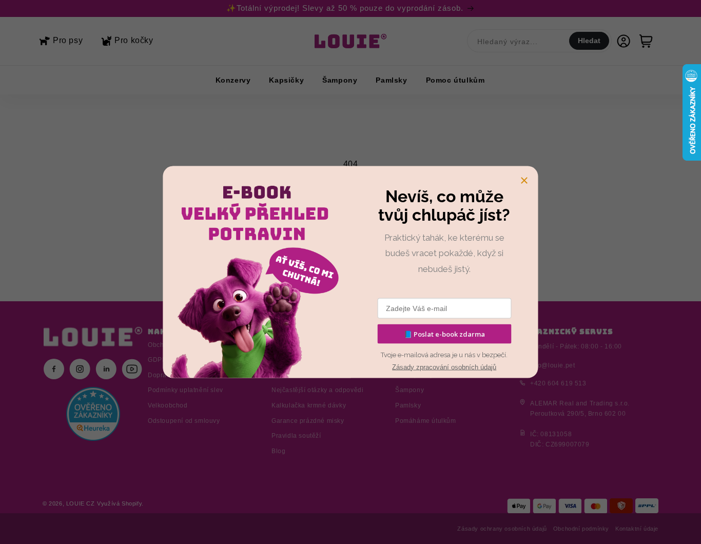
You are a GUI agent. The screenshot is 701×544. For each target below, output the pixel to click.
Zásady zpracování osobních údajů (444, 367)
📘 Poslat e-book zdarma (444, 333)
